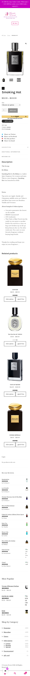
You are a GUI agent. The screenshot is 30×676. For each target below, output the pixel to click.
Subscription (8, 640)
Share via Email (9, 141)
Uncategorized (8, 651)
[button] (26, 43)
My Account (5, 673)
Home (4, 35)
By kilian (8, 129)
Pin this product (9, 138)
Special (8, 647)
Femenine (7, 628)
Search (15, 673)
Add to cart (13, 110)
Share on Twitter (10, 134)
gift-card (7, 655)
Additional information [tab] (11, 152)
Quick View (21, 299)
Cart (23, 672)
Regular (8, 645)
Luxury (8, 643)
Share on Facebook (10, 136)
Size (3, 102)
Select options (9, 299)
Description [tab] (6, 147)
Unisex (8, 35)
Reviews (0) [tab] (6, 156)
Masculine (7, 632)
